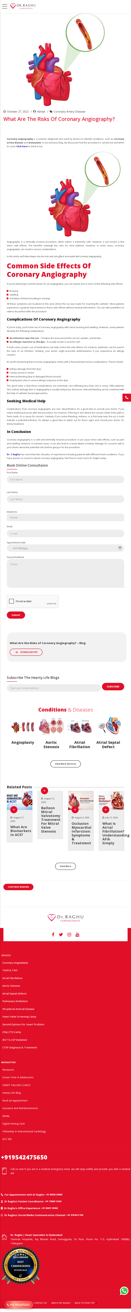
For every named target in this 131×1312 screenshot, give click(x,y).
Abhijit (41, 111)
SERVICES (6, 955)
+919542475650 (24, 1157)
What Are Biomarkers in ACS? (20, 831)
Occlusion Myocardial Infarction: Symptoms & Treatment (81, 833)
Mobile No (12, 511)
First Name (12, 472)
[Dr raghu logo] (65, 918)
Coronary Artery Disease (69, 111)
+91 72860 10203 (53, 1201)
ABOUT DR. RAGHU (60, 1302)
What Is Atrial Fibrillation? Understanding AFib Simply (115, 833)
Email (9, 526)
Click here (21, 146)
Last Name (12, 492)
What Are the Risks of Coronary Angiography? (59, 118)
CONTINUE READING (18, 886)
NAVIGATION (8, 1062)
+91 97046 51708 (74, 1215)
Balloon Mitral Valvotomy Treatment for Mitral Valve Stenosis (51, 820)
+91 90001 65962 (49, 1208)
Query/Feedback (15, 557)
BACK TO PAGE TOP (85, 1302)
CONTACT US (40, 1302)
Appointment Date (16, 542)
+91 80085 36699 (53, 1194)
